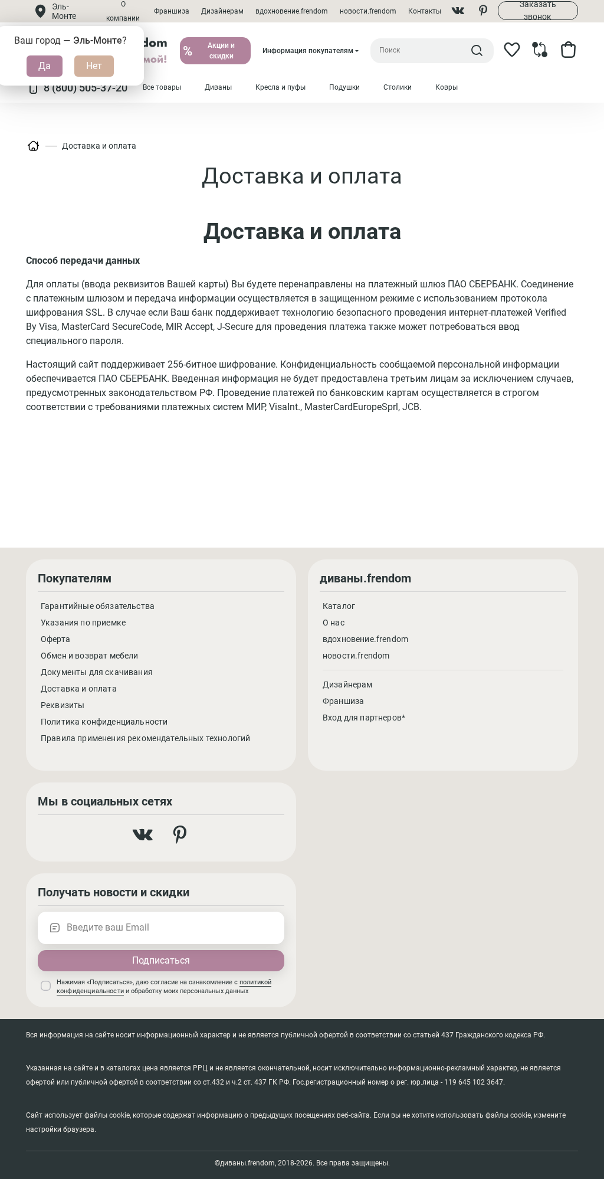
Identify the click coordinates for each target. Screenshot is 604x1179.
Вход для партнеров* (364, 717)
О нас (333, 622)
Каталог (339, 606)
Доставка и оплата (99, 145)
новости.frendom (368, 11)
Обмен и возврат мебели (90, 655)
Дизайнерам (222, 11)
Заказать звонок (538, 10)
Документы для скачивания (97, 672)
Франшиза (171, 11)
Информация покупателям (307, 51)
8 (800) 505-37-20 (85, 87)
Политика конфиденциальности (104, 721)
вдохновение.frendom (291, 11)
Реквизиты (62, 705)
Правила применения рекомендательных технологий (145, 738)
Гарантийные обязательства (98, 606)
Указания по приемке (83, 622)
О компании (123, 11)
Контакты (424, 11)
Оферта (55, 639)
